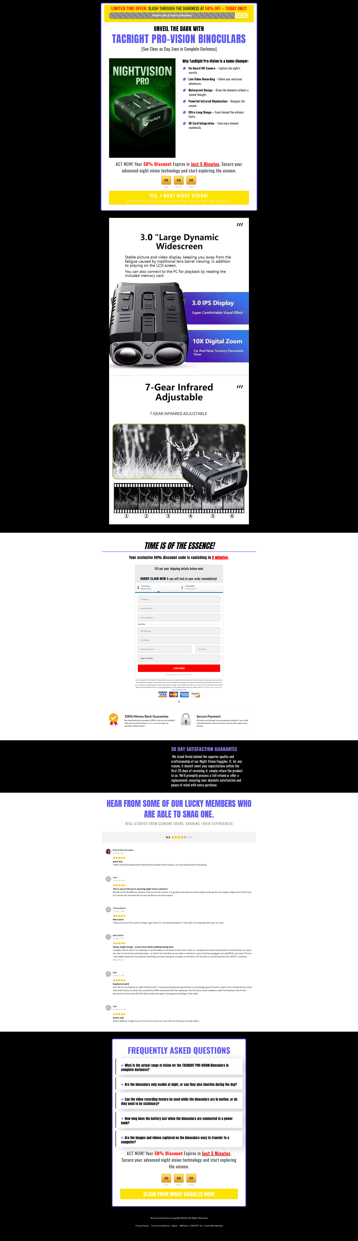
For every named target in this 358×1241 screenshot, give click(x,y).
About (174, 1225)
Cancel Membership (213, 1225)
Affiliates (184, 1225)
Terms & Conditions (160, 1225)
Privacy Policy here (207, 687)
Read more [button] (118, 959)
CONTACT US (196, 1225)
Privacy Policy (142, 1225)
